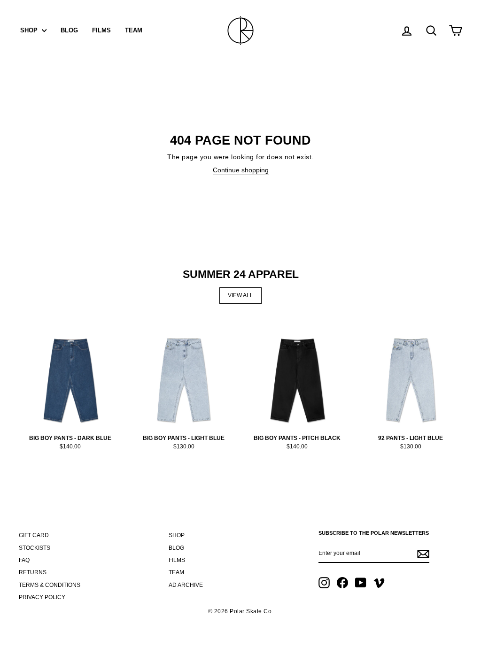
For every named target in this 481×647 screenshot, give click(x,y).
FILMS (101, 30)
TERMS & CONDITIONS (49, 585)
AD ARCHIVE (186, 585)
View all (240, 295)
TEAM (133, 30)
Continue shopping (241, 170)
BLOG (69, 30)
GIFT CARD (34, 535)
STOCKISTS (34, 548)
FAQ (24, 560)
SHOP (29, 30)
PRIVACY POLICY (42, 597)
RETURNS (33, 572)
